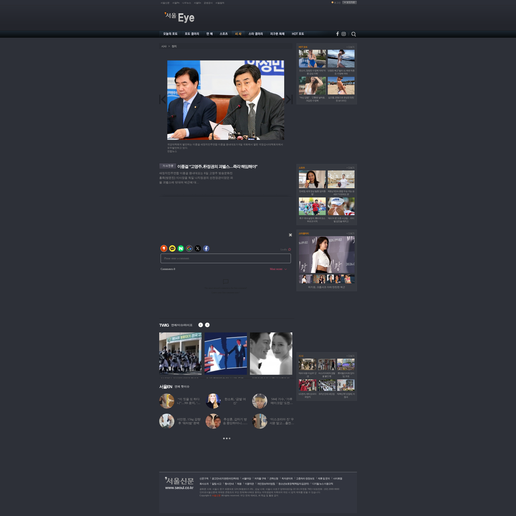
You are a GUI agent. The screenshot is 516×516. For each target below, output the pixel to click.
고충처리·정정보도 (305, 478)
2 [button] (227, 438)
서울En (197, 3)
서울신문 (165, 3)
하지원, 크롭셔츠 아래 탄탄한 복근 (326, 287)
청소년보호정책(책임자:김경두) (293, 483)
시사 (163, 46)
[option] (180, 353)
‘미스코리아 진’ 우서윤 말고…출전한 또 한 (281, 423)
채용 (239, 483)
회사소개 (204, 483)
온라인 (230, 478)
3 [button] (229, 438)
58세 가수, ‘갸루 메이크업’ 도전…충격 (282, 403)
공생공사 (208, 3)
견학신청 (273, 478)
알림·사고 (216, 483)
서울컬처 (219, 3)
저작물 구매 (260, 478)
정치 (174, 46)
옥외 (236, 478)
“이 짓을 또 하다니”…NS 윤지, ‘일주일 (188, 403)
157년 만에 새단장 (327, 394)
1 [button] (224, 438)
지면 (224, 478)
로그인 (337, 2)
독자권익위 (287, 478)
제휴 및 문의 (324, 478)
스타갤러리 (304, 233)
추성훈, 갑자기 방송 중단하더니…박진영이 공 (235, 423)
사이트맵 (337, 478)
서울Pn (175, 3)
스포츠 (302, 167)
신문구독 (204, 478)
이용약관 (249, 483)
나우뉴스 (186, 3)
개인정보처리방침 (266, 483)
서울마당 (246, 478)
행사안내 (229, 483)
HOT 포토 (303, 47)
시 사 (301, 356)
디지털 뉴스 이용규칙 (322, 483)
